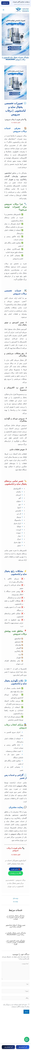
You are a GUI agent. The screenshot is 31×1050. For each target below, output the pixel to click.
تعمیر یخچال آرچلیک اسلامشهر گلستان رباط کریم (15, 926)
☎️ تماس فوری (15, 869)
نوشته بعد (15, 901)
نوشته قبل (15, 898)
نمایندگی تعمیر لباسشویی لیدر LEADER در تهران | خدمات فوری (15, 942)
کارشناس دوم (8, 1047)
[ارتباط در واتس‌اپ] (26, 1039)
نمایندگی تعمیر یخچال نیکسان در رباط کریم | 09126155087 (15, 933)
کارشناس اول (22, 1047)
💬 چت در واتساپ (15, 873)
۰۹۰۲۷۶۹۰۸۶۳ (15, 123)
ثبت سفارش (5, 3)
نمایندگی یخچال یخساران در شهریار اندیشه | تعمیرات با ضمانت (15, 917)
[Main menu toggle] (3, 10)
